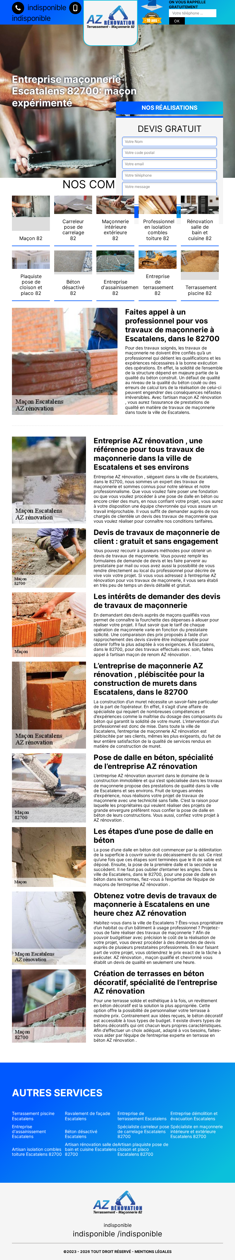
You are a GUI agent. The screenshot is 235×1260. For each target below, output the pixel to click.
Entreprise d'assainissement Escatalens (29, 1131)
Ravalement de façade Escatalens (87, 1116)
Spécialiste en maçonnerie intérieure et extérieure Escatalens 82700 (196, 1131)
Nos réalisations (169, 107)
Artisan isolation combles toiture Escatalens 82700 (37, 1152)
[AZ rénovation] (110, 23)
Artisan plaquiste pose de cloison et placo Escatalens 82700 (143, 1149)
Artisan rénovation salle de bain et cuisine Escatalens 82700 (91, 1149)
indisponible (46, 7)
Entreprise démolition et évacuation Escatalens (194, 1116)
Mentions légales (153, 1251)
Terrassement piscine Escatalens (33, 1116)
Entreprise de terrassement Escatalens (142, 1116)
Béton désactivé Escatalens (81, 1134)
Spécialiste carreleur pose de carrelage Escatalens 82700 (143, 1131)
